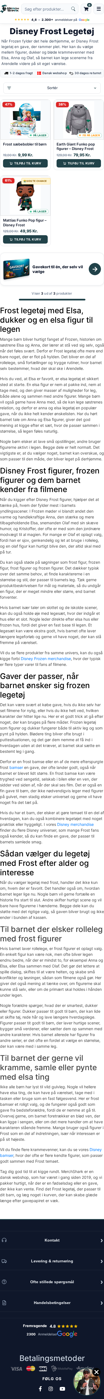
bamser (16, 767)
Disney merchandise (75, 824)
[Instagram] (51, 1388)
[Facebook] (40, 1388)
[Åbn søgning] (49, 9)
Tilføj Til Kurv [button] (27, 163)
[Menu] (98, 9)
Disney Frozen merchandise (46, 658)
